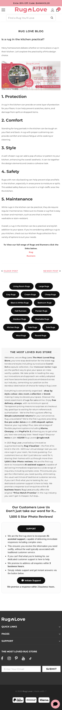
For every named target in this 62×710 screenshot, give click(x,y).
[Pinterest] (16, 658)
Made (37, 691)
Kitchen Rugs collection (40, 233)
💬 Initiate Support (31, 580)
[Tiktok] (30, 658)
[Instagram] (9, 658)
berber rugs (51, 367)
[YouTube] (23, 658)
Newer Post (51, 271)
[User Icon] (52, 10)
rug (52, 360)
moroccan (39, 367)
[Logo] (31, 10)
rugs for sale (31, 400)
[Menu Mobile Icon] (3, 10)
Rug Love (27, 357)
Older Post (11, 271)
